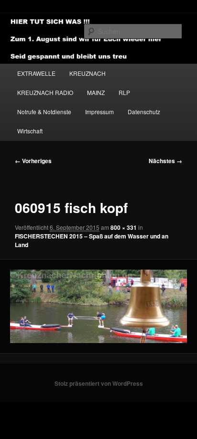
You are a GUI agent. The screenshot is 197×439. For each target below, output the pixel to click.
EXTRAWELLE (36, 73)
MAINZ (96, 92)
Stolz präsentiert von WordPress (99, 383)
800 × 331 (123, 227)
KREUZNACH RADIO (45, 92)
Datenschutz (144, 111)
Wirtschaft (30, 131)
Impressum (99, 111)
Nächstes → (165, 160)
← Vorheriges (33, 160)
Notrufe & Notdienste (44, 111)
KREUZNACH (87, 73)
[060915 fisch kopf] (98, 306)
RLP (124, 92)
